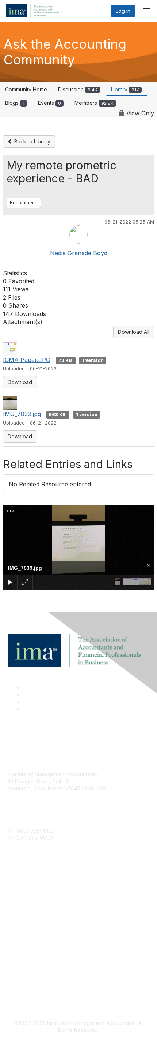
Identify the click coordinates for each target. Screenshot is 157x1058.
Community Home (26, 89)
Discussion (77, 89)
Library (125, 89)
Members (94, 103)
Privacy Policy (25, 987)
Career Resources (30, 918)
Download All (133, 332)
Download (20, 382)
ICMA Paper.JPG (26, 359)
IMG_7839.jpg (22, 414)
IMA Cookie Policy (30, 966)
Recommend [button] (24, 202)
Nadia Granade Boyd (78, 253)
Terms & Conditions (31, 977)
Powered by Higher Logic (78, 1043)
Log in (123, 11)
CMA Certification (29, 896)
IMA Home (20, 886)
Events (49, 103)
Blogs (14, 103)
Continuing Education (33, 907)
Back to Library (31, 141)
